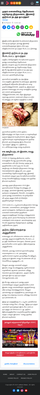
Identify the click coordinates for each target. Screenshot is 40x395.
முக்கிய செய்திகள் (11, 364)
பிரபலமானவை (29, 364)
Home (5, 374)
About (12, 374)
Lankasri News (23, 385)
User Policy (32, 374)
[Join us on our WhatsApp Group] (25, 34)
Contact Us (21, 374)
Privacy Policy (26, 378)
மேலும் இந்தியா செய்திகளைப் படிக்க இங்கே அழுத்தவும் (20, 354)
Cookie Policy (13, 378)
